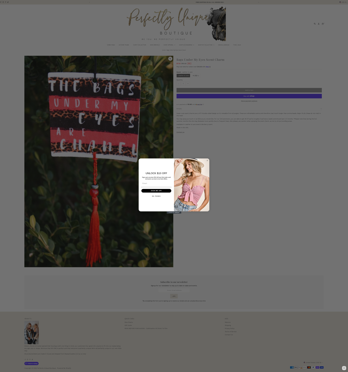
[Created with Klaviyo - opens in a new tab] (174, 212)
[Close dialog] (207, 160)
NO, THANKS (156, 196)
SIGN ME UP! (156, 190)
